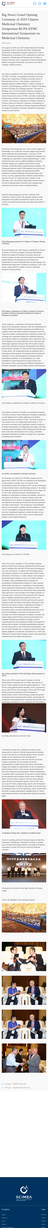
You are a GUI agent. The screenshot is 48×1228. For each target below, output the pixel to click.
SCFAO (43, 1221)
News (3, 1221)
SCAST (43, 1215)
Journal (4, 1224)
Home (3, 1215)
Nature (43, 1224)
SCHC (43, 1218)
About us (4, 1218)
